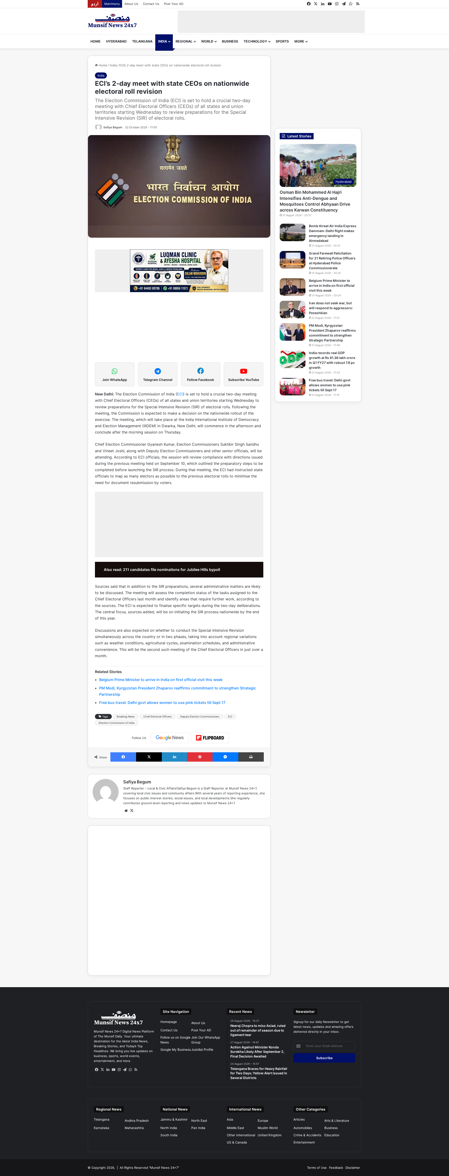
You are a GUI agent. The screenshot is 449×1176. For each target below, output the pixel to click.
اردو (94, 3)
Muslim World (268, 1128)
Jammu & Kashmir (174, 1119)
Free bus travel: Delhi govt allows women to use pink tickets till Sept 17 (162, 702)
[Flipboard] (210, 737)
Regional (184, 41)
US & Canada (237, 1142)
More (299, 41)
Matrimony (112, 4)
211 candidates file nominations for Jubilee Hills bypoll (171, 569)
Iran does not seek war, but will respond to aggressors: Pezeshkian (331, 308)
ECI (180, 394)
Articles (299, 1119)
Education (331, 1135)
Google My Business (175, 1049)
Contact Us (151, 4)
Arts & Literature (336, 1120)
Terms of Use (317, 1167)
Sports (282, 41)
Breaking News (126, 716)
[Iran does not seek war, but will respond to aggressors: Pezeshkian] (292, 309)
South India (168, 1135)
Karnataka (101, 1128)
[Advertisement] (271, 21)
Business (230, 41)
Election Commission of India (116, 722)
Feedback (336, 1167)
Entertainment (304, 1142)
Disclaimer (352, 1167)
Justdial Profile (202, 1049)
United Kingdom (270, 1135)
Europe (263, 1120)
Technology (255, 41)
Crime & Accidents (307, 1135)
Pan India (198, 1128)
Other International (241, 1135)
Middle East (235, 1128)
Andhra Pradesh (137, 1120)
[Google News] (170, 738)
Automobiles (302, 1128)
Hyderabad (116, 41)
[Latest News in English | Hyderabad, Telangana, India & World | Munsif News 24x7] (112, 20)
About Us (131, 4)
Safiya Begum (112, 127)
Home (96, 41)
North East (199, 1120)
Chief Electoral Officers (157, 716)
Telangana (142, 41)
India (162, 41)
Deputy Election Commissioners (199, 716)
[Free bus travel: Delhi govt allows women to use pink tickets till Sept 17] (292, 386)
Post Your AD (173, 4)
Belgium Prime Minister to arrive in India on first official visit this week (161, 679)
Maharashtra (134, 1128)
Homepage (168, 1022)
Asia (230, 1119)
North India (168, 1128)
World (207, 41)
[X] (131, 811)
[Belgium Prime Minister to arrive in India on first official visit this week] (292, 287)
